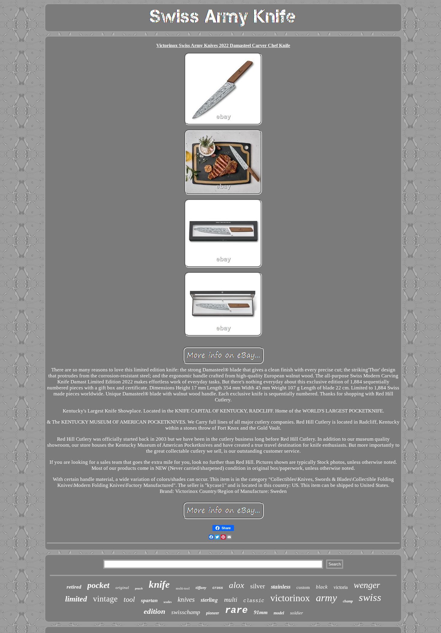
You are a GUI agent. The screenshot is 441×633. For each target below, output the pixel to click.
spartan (149, 600)
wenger (367, 585)
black (322, 587)
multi (230, 599)
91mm (261, 612)
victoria (341, 587)
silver (257, 586)
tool (129, 599)
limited (76, 599)
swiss (370, 597)
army (326, 597)
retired (74, 587)
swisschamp (185, 612)
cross (217, 588)
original (122, 587)
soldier (296, 612)
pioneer (212, 613)
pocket (98, 585)
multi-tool (183, 588)
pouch (139, 588)
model (279, 613)
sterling (209, 600)
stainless (280, 587)
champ (348, 601)
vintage (105, 598)
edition (154, 611)
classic (253, 601)
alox (236, 585)
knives (186, 599)
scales (168, 602)
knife (159, 584)
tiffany (201, 587)
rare (236, 610)
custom (303, 587)
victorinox (290, 597)
